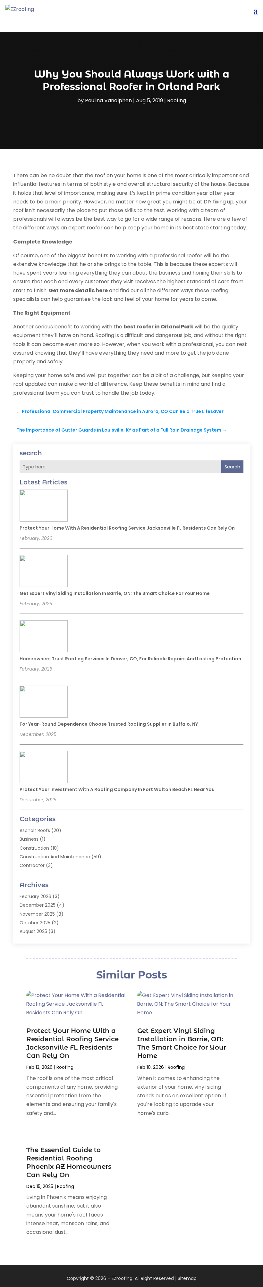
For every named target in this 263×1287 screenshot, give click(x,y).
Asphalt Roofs (35, 830)
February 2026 (35, 896)
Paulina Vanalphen (108, 100)
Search (232, 467)
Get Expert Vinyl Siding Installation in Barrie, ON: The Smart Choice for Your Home (115, 593)
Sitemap (187, 1278)
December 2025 (37, 905)
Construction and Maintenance (55, 857)
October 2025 (35, 923)
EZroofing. (122, 1278)
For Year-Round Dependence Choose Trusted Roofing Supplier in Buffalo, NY (109, 724)
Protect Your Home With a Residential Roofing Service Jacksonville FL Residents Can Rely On (127, 528)
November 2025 (37, 914)
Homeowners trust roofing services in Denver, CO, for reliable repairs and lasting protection (130, 659)
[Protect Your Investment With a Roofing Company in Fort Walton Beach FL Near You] (44, 768)
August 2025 (33, 931)
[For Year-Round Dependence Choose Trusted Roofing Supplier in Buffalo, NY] (44, 703)
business (29, 839)
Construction (34, 848)
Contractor (32, 865)
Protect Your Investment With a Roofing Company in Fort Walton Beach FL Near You (117, 789)
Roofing (176, 100)
